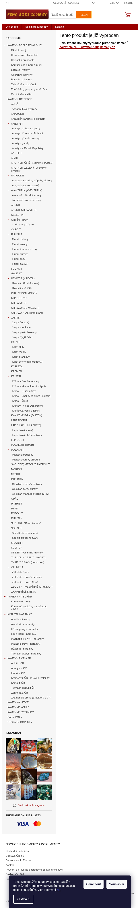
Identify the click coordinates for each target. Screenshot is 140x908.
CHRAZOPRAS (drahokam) (27, 312)
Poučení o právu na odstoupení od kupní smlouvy (34, 869)
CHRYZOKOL (19, 302)
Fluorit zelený (20, 244)
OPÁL (14, 498)
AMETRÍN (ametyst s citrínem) (28, 118)
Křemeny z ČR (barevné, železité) (30, 677)
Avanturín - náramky (23, 624)
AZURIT (15, 204)
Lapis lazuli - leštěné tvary (27, 435)
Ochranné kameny (21, 74)
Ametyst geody (20, 143)
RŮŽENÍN (16, 518)
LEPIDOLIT (17, 439)
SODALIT (16, 528)
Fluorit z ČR (18, 673)
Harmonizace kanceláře (24, 55)
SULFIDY (16, 547)
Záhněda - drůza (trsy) (25, 581)
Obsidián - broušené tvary (27, 484)
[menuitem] (12, 27)
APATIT (15, 157)
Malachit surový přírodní (26, 459)
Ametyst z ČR (19, 668)
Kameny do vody (20, 601)
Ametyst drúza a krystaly (26, 128)
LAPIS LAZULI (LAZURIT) (26, 425)
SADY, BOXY (14, 717)
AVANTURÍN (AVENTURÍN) (26, 190)
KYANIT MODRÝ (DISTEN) (26, 415)
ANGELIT (16, 152)
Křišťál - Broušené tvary (25, 381)
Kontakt (10, 864)
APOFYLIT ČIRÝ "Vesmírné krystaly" (32, 162)
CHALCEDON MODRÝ (24, 293)
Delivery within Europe (18, 860)
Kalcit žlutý (18, 346)
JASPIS (15, 317)
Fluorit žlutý (18, 258)
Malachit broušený (22, 454)
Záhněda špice (20, 572)
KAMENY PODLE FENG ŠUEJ (24, 45)
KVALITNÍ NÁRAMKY (19, 614)
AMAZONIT (17, 113)
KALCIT (15, 342)
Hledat (84, 14)
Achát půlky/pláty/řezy (24, 108)
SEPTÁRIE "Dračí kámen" (26, 523)
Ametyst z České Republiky (27, 148)
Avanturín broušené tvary (26, 200)
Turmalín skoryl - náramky (26, 653)
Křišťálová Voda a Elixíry (26, 410)
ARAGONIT (17, 175)
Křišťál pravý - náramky (24, 629)
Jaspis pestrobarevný (24, 332)
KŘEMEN (16, 371)
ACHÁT (15, 103)
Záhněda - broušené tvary (27, 577)
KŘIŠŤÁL (16, 376)
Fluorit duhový (20, 239)
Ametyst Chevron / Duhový (27, 133)
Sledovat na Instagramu (31, 805)
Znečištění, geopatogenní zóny (29, 89)
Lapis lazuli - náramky (23, 633)
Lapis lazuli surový (22, 430)
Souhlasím (116, 884)
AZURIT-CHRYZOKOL (24, 209)
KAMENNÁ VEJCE (18, 702)
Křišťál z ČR (18, 682)
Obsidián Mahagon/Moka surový (30, 493)
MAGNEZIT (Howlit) (22, 444)
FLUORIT (16, 234)
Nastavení (23, 899)
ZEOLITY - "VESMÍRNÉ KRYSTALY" (32, 586)
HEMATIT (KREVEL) (23, 278)
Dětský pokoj (18, 50)
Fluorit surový (20, 253)
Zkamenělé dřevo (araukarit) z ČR (30, 697)
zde (59, 889)
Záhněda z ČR (19, 692)
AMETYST (17, 123)
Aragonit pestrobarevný (25, 185)
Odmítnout (93, 884)
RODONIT (17, 513)
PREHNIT (16, 503)
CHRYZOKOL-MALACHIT (26, 307)
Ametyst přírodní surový (26, 138)
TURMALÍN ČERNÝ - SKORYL (28, 557)
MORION (16, 469)
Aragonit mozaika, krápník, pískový (32, 180)
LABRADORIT (19, 420)
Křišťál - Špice (20, 400)
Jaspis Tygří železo (23, 337)
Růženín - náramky (22, 648)
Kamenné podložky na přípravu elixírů (29, 608)
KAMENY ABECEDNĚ (19, 99)
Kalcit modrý (19, 351)
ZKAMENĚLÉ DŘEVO (23, 591)
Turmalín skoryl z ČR (23, 687)
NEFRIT (15, 474)
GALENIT (16, 273)
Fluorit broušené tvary (24, 249)
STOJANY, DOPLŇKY (19, 722)
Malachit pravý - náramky (25, 643)
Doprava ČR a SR (16, 855)
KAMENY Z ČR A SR (19, 658)
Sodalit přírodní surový (25, 533)
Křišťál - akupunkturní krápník (29, 386)
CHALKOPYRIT (20, 297)
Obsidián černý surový (25, 488)
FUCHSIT (16, 268)
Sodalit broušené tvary (25, 537)
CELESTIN (17, 214)
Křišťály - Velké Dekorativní (27, 405)
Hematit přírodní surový (25, 283)
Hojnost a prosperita (22, 59)
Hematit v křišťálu (22, 288)
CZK (112, 2)
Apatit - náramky (20, 619)
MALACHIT (17, 449)
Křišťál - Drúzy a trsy (24, 390)
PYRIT (15, 508)
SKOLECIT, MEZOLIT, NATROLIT (30, 464)
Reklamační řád (15, 874)
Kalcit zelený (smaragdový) (27, 361)
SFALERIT (17, 542)
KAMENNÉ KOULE (18, 707)
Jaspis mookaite (21, 327)
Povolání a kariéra (21, 79)
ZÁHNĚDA (17, 567)
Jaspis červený (20, 322)
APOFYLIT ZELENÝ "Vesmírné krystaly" (29, 169)
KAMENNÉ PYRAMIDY (20, 712)
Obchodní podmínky (66, 2)
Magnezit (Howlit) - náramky (27, 638)
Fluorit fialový (19, 263)
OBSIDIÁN (17, 479)
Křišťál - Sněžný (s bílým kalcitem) (31, 395)
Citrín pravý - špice (23, 224)
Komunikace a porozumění (26, 64)
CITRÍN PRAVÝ (20, 219)
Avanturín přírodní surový (26, 195)
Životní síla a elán (21, 94)
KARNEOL (17, 366)
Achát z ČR (17, 663)
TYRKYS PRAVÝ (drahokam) (27, 562)
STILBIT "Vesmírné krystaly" (27, 552)
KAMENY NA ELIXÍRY (19, 596)
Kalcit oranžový (21, 356)
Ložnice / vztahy (20, 69)
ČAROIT (16, 229)
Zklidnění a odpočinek (23, 84)
